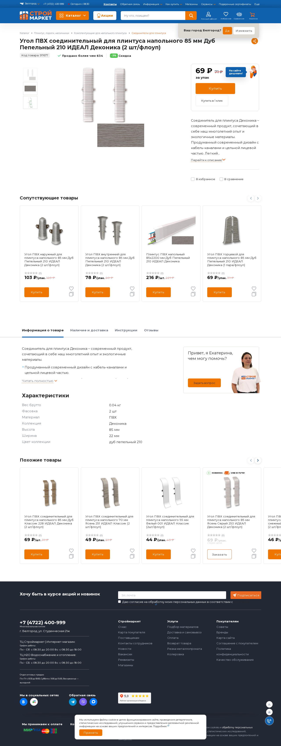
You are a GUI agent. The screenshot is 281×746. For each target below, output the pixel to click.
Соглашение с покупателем (237, 643)
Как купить (172, 4)
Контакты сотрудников (135, 643)
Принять (91, 732)
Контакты (110, 4)
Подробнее (160, 726)
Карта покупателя (131, 632)
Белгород (30, 3)
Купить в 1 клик (212, 100)
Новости (124, 648)
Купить (215, 88)
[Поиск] (191, 15)
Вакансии (125, 654)
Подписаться (248, 595)
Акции (107, 15)
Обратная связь (130, 4)
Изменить (244, 30)
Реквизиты (126, 659)
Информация (151, 4)
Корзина (253, 19)
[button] (257, 460)
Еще (257, 4)
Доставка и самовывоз (184, 632)
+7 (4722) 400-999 (54, 3)
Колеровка (175, 654)
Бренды (222, 632)
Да (227, 30)
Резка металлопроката (184, 648)
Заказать (219, 554)
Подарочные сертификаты (235, 4)
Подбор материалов (182, 627)
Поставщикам (128, 637)
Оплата (172, 637)
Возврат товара (179, 643)
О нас (122, 627)
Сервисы (207, 4)
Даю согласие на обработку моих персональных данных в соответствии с (185, 603)
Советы (222, 627)
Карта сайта (225, 637)
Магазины (191, 4)
